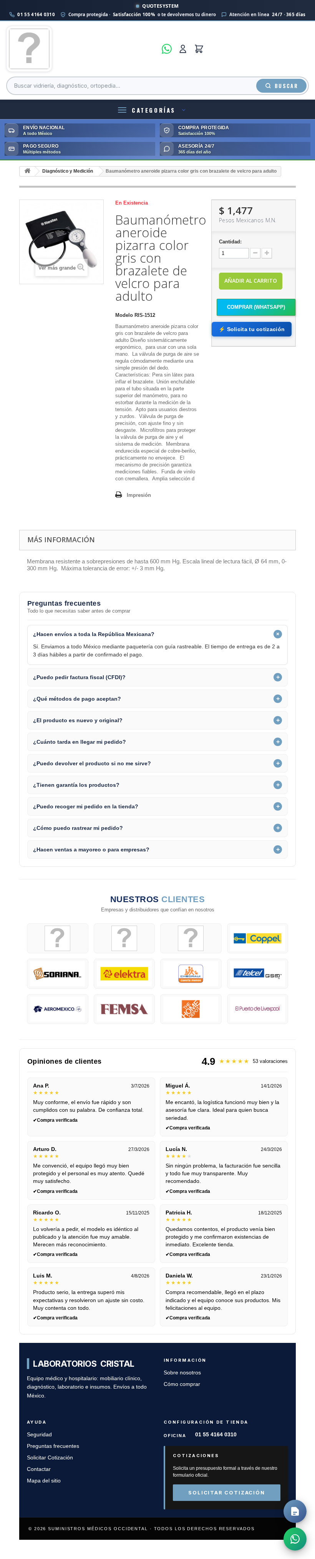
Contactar (39, 1469)
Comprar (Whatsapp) (256, 307)
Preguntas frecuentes (53, 1446)
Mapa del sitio (44, 1481)
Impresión (139, 495)
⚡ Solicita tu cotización (252, 329)
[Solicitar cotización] (295, 1511)
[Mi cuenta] (183, 49)
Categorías (154, 110)
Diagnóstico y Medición (67, 171)
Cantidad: (230, 242)
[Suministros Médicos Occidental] (81, 49)
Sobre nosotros (182, 1373)
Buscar (286, 86)
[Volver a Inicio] (27, 171)
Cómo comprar (182, 1384)
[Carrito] (199, 49)
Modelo (124, 315)
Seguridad (39, 1434)
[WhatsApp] (167, 49)
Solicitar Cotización (50, 1458)
